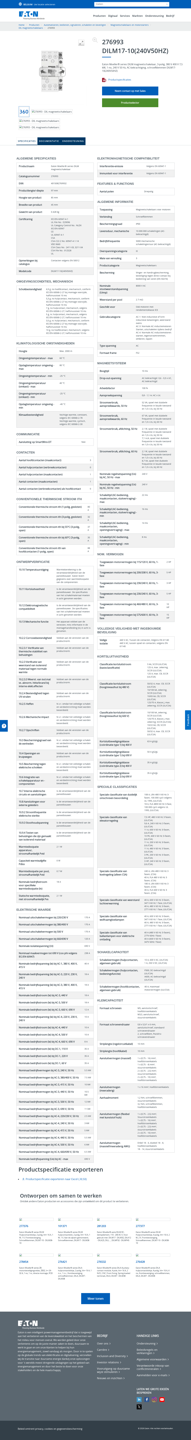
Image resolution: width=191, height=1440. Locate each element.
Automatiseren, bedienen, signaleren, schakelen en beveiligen (75, 24)
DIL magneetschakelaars (31, 27)
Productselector (130, 102)
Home (21, 24)
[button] (188, 720)
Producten (34, 24)
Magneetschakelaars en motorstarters (130, 24)
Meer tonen (96, 1299)
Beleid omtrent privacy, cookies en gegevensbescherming (50, 1428)
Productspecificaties (119, 79)
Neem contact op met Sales (130, 91)
